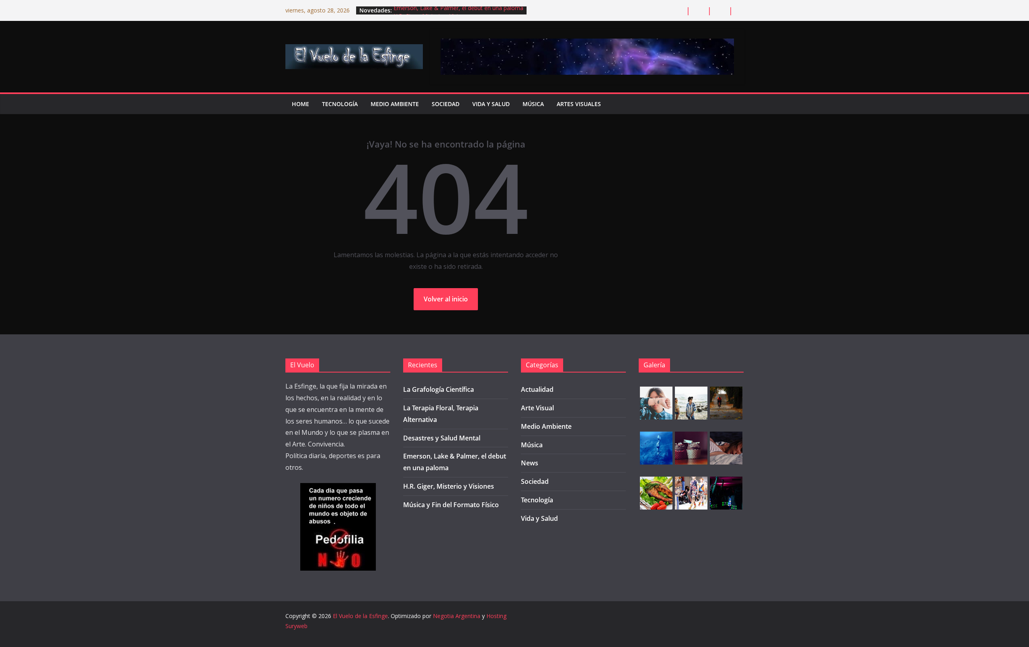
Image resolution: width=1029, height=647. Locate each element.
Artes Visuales (579, 104)
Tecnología (340, 104)
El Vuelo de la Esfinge (360, 616)
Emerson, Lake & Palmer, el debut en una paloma (458, 10)
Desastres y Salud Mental (441, 438)
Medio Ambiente (395, 104)
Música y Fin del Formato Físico (451, 504)
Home (300, 104)
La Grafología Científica (438, 389)
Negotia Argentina (456, 616)
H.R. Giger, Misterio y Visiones (448, 486)
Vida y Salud (491, 104)
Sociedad (445, 104)
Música (533, 104)
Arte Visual (537, 407)
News (529, 463)
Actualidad (537, 389)
